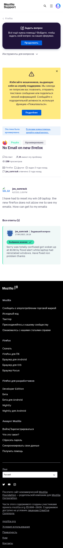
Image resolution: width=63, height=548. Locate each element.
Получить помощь (12, 451)
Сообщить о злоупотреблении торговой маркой (29, 308)
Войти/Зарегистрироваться (18, 429)
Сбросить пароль (12, 440)
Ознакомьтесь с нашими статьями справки (26, 330)
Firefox (9, 18)
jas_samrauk (19, 188)
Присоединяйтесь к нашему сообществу (25, 324)
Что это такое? (10, 434)
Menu (51, 6)
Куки (4, 537)
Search (45, 6)
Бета (5, 394)
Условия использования (16, 526)
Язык (4, 469)
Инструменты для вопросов (18, 54)
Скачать (7, 348)
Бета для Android (12, 399)
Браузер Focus (11, 370)
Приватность (9, 532)
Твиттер (6, 319)
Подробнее (32, 112)
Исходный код (10, 313)
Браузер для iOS (11, 365)
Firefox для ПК (10, 354)
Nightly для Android (14, 410)
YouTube (9, 484)
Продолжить (31, 43)
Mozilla (10, 288)
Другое (20, 167)
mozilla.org (9, 521)
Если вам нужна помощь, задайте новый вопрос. (38, 131)
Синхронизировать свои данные (20, 445)
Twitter (3, 484)
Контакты (7, 543)
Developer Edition (13, 388)
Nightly (6, 405)
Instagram (14, 484)
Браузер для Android (14, 359)
